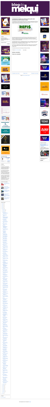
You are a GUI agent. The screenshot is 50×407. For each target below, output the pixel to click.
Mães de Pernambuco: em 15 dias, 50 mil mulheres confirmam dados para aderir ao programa (44, 145)
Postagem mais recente (15, 73)
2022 (2, 205)
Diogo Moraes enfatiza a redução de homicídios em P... (5, 294)
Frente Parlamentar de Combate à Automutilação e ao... (5, 292)
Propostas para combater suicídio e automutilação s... (5, 347)
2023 (2, 204)
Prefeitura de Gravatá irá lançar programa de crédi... (5, 281)
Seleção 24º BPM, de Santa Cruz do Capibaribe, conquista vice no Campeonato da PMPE (7, 195)
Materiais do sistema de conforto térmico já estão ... (5, 373)
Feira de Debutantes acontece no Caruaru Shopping (5, 261)
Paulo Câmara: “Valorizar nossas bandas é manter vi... (5, 324)
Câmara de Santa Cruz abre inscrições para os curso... (5, 304)
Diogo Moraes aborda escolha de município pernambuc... (5, 359)
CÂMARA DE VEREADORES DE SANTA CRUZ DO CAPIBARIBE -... (4, 227)
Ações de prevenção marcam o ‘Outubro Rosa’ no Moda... (5, 270)
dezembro (4, 209)
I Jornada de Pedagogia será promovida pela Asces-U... (5, 366)
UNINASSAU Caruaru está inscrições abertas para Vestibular (7, 191)
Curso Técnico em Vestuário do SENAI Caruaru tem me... (5, 333)
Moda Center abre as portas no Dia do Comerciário (4, 318)
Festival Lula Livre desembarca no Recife (4, 215)
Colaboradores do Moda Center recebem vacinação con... (5, 382)
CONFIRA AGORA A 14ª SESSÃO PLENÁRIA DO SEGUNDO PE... (5, 217)
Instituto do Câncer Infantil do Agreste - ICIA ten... (5, 224)
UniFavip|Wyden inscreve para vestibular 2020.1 (4, 380)
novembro (4, 210)
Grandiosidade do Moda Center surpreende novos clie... (5, 272)
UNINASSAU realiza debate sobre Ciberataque (4, 368)
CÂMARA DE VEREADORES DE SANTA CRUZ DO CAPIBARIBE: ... (4, 265)
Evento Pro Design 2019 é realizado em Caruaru (5, 277)
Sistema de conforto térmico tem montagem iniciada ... (5, 245)
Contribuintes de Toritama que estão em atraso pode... (4, 275)
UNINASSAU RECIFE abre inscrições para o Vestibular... (5, 268)
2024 (2, 203)
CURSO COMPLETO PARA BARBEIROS (4, 236)
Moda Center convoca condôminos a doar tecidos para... (5, 249)
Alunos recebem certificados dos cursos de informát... (5, 254)
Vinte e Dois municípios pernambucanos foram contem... (5, 354)
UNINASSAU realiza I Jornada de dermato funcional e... (5, 320)
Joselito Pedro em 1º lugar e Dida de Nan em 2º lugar (7, 184)
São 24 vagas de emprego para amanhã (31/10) (4, 220)
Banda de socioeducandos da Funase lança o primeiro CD (5, 299)
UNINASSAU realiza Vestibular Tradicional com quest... (5, 310)
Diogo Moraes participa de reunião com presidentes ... (5, 361)
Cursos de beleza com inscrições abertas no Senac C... (5, 229)
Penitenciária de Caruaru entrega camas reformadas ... (5, 345)
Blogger (30, 401)
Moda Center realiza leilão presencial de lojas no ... (4, 370)
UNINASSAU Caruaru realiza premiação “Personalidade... (4, 279)
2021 (2, 206)
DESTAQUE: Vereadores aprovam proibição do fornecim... (5, 256)
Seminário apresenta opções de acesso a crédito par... (5, 343)
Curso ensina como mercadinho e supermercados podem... (4, 340)
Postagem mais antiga (34, 73)
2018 (2, 393)
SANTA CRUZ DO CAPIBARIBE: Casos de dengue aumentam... (5, 315)
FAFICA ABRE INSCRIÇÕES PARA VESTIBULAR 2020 (5, 263)
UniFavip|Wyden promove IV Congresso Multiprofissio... (4, 232)
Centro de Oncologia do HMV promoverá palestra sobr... (5, 322)
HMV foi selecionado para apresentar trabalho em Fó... (4, 290)
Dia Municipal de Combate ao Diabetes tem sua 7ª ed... (5, 213)
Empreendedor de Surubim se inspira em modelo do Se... (5, 234)
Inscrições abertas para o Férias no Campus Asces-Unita (7, 198)
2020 (2, 207)
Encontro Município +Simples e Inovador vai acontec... (5, 306)
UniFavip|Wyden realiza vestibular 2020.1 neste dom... (5, 308)
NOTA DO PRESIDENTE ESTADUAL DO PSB (5, 285)
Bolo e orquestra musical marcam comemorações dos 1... (5, 375)
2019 (2, 208)
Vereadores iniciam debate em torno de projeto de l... (5, 331)
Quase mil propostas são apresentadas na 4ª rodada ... (5, 352)
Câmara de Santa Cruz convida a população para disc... (5, 247)
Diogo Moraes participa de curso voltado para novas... (5, 296)
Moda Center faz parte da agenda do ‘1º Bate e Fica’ (5, 258)
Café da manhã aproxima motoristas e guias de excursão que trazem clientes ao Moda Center (6, 187)
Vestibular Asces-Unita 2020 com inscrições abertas (5, 327)
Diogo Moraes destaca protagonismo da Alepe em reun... (5, 301)
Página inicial (25, 73)
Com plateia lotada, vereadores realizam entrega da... (5, 356)
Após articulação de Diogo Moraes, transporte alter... (4, 350)
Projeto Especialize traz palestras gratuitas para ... (5, 222)
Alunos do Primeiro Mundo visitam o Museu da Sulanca (4, 238)
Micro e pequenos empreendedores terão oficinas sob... (5, 240)
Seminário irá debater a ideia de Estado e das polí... (5, 336)
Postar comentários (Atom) (26, 75)
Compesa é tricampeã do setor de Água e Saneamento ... (5, 284)
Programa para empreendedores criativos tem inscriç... (5, 243)
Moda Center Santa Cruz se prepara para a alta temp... (5, 252)
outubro (4, 211)
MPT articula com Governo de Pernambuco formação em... (4, 363)
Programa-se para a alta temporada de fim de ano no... (5, 287)
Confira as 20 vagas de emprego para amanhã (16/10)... (5, 338)
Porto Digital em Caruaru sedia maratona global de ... (5, 329)
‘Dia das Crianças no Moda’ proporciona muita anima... (4, 378)
